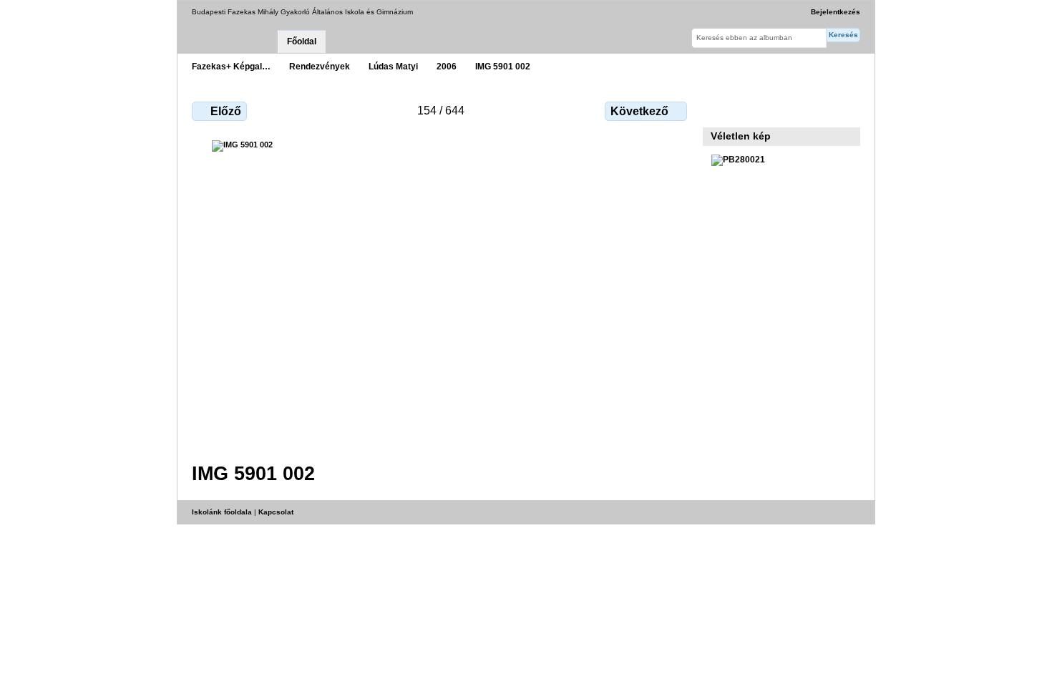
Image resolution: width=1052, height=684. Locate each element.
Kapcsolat (275, 512)
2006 (447, 66)
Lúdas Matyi (393, 66)
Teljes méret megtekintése (718, 109)
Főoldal (301, 41)
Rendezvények (319, 66)
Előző (225, 111)
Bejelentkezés (835, 12)
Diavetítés (749, 109)
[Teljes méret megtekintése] (441, 292)
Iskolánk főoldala (222, 512)
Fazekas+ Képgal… (231, 66)
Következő (639, 111)
